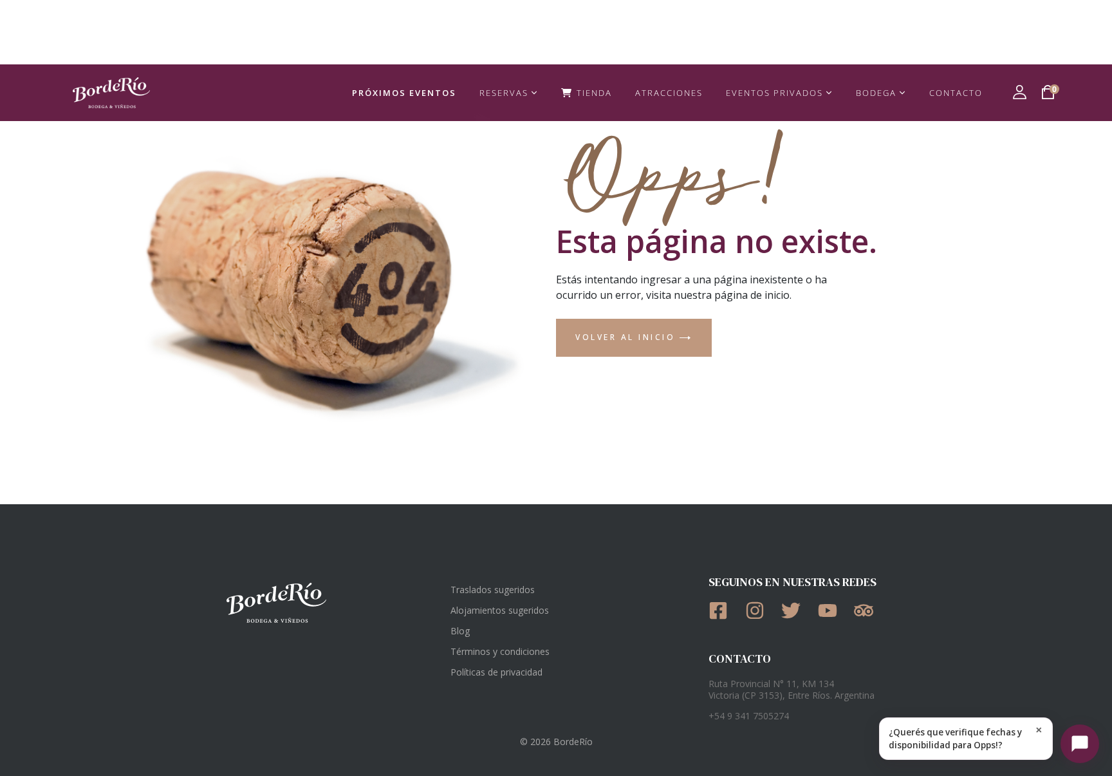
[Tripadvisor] (868, 610)
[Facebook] (722, 610)
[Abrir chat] (1080, 743)
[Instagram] (759, 610)
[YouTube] (832, 610)
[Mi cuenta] (1019, 91)
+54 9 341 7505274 (749, 716)
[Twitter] (795, 610)
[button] (966, 738)
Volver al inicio (627, 337)
